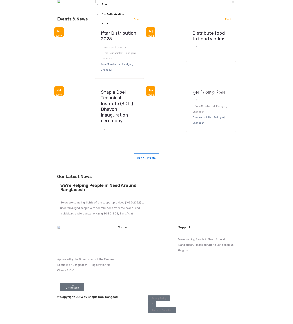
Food (136, 19)
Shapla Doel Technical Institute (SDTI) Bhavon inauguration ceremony (117, 106)
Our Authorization (113, 14)
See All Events (146, 157)
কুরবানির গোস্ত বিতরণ (208, 92)
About (106, 4)
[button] (159, 298)
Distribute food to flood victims (208, 36)
